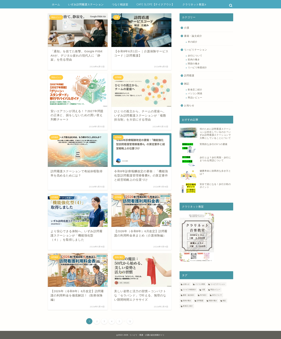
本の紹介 (192, 42)
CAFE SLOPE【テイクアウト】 (155, 4)
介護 (186, 27)
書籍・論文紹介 (193, 35)
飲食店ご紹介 (195, 89)
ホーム (56, 4)
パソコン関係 (195, 93)
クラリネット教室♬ (194, 4)
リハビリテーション (195, 49)
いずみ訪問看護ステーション (86, 4)
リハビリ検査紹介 (197, 67)
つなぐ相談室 (120, 4)
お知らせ (189, 105)
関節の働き (194, 63)
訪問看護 (189, 75)
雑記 (186, 83)
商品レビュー (195, 97)
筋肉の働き (194, 59)
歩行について (195, 55)
